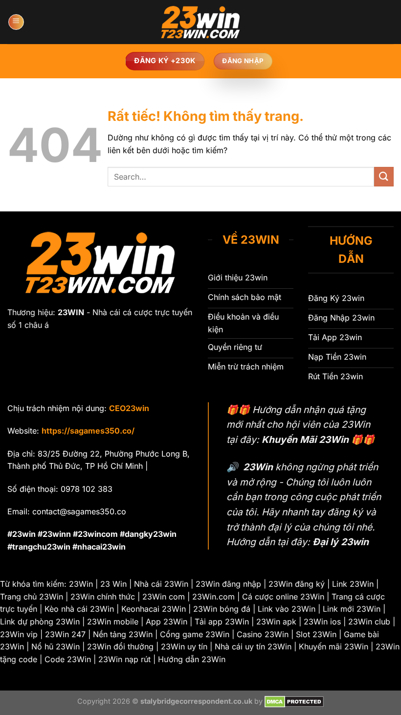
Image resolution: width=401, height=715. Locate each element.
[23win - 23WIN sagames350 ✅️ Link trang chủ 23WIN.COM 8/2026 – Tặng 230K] (200, 22)
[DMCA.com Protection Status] (294, 701)
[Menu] (16, 22)
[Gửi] (384, 176)
